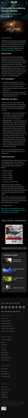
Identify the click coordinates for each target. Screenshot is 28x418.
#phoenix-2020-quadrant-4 (20, 220)
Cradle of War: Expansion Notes (19, 269)
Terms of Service (5, 389)
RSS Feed (3, 394)
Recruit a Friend (5, 352)
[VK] (24, 307)
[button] (26, 2)
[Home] (14, 3)
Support (3, 342)
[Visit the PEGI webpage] (3, 408)
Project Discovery (5, 376)
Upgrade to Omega (5, 323)
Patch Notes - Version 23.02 (18, 278)
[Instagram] (20, 307)
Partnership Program (6, 357)
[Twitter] (6, 307)
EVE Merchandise (5, 373)
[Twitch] (13, 307)
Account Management (6, 339)
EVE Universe (4, 368)
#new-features (10, 220)
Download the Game (6, 320)
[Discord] (16, 307)
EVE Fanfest (4, 371)
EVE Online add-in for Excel (7, 331)
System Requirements (6, 326)
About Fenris (4, 387)
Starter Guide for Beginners (8, 328)
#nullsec (4, 220)
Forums (3, 347)
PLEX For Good (4, 360)
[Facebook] (2, 307)
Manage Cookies (5, 397)
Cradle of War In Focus (18, 288)
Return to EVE (4, 355)
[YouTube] (9, 307)
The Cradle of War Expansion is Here (17, 260)
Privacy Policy (4, 392)
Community (4, 344)
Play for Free (4, 318)
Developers (4, 349)
